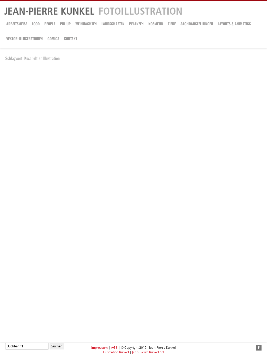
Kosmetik (155, 23)
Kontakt (70, 38)
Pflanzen (136, 23)
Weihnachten (86, 23)
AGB (114, 347)
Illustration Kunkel (116, 352)
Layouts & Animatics (234, 23)
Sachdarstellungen (196, 23)
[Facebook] (259, 348)
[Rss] (253, 348)
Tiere (172, 23)
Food (36, 23)
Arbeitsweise (16, 23)
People (49, 23)
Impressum (99, 347)
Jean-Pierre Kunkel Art (148, 352)
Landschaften (112, 23)
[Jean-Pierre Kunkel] (93, 14)
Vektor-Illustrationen (24, 38)
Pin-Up (65, 23)
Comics (53, 38)
